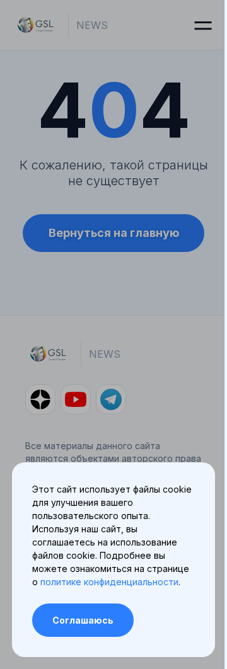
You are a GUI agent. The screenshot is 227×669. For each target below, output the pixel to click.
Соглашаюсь (83, 620)
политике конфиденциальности (109, 581)
